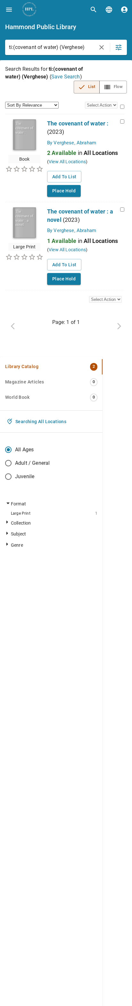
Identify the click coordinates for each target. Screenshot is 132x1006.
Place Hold (64, 190)
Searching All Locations (40, 421)
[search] (93, 9)
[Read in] (109, 9)
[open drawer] (9, 9)
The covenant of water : (77, 123)
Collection (21, 523)
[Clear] (102, 47)
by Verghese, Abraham (71, 143)
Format (18, 504)
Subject (18, 534)
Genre (17, 545)
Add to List (64, 176)
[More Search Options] (118, 47)
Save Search (65, 77)
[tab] (51, 366)
